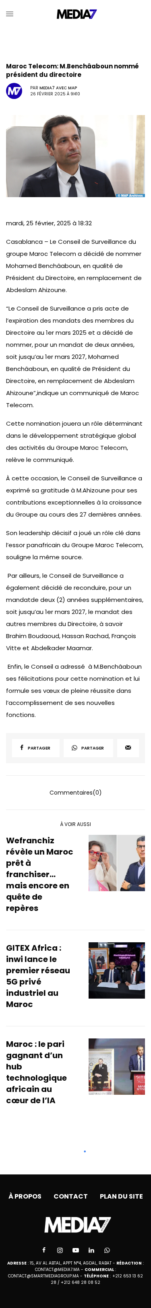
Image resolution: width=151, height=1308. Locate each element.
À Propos (24, 1196)
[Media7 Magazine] (75, 14)
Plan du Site (121, 1196)
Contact (71, 1196)
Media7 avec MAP (58, 88)
